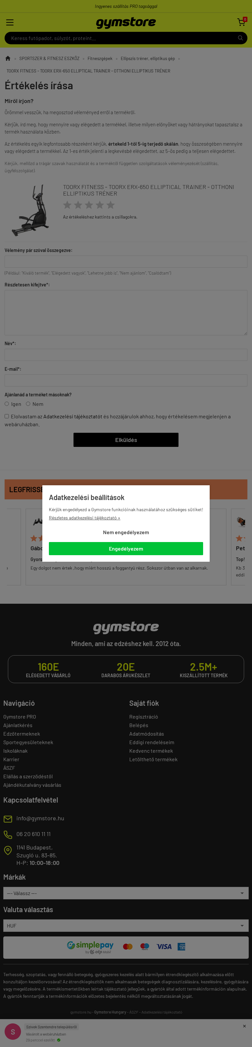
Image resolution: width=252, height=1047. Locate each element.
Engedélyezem (126, 548)
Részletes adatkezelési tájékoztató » (84, 517)
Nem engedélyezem (126, 532)
